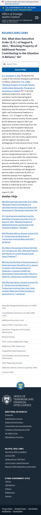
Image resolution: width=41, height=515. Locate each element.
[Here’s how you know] (20, 3)
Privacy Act (9, 415)
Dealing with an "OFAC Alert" (15, 459)
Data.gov (8, 496)
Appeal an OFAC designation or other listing (20, 467)
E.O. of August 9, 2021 (11, 75)
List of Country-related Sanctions (17, 463)
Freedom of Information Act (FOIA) (17, 430)
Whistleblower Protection (14, 437)
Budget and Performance (14, 422)
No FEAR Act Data (11, 433)
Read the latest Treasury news (18, 10)
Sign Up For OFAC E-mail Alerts (16, 452)
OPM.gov (8, 489)
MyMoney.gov (10, 492)
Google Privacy (20, 509)
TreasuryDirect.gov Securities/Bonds (18, 426)
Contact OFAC (10, 456)
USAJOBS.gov (10, 485)
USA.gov (8, 481)
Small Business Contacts (14, 419)
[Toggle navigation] (37, 18)
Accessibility (18, 511)
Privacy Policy (7, 509)
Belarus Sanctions (15, 32)
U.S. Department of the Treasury (21, 8)
